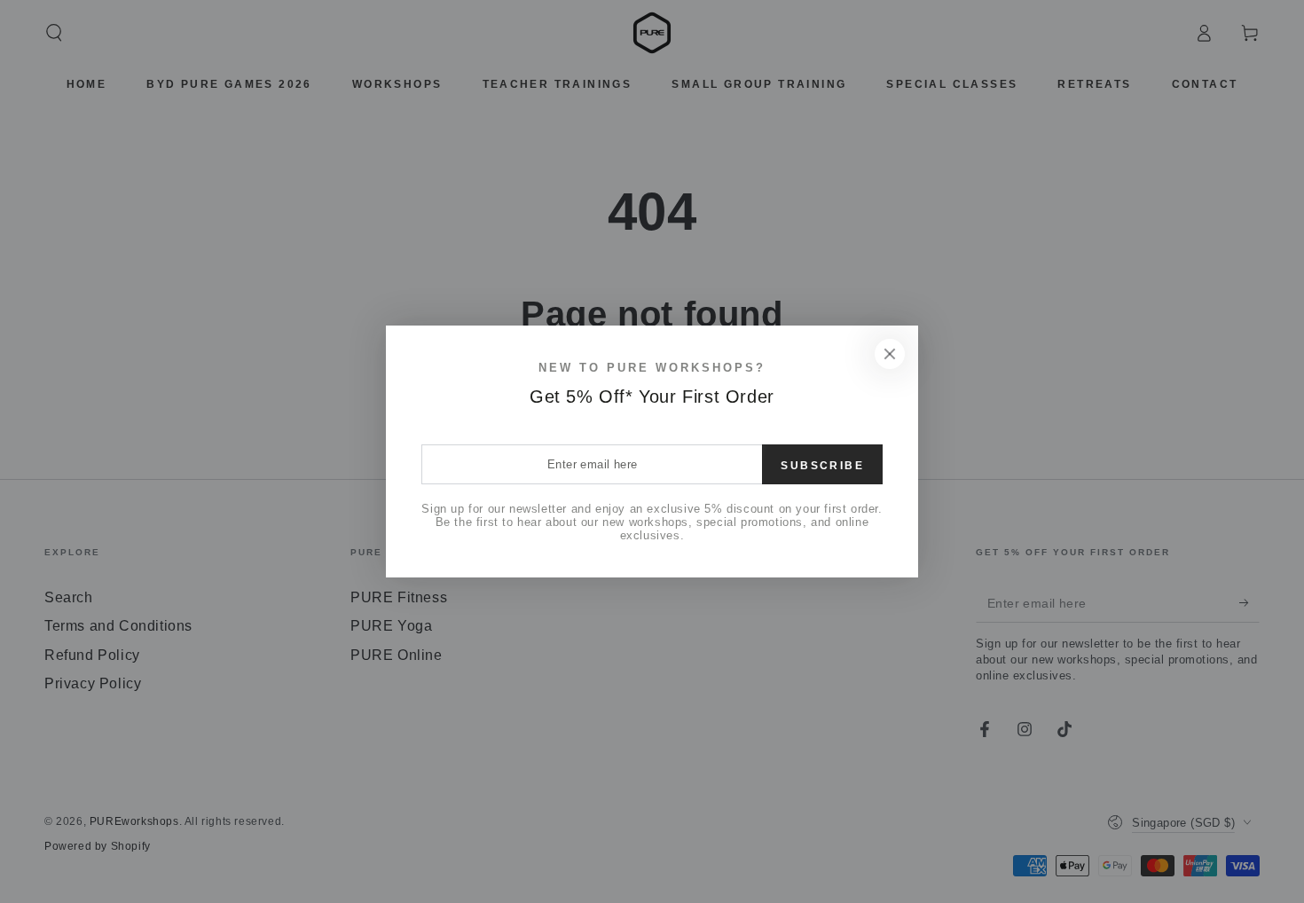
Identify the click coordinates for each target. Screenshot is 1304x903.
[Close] (889, 353)
